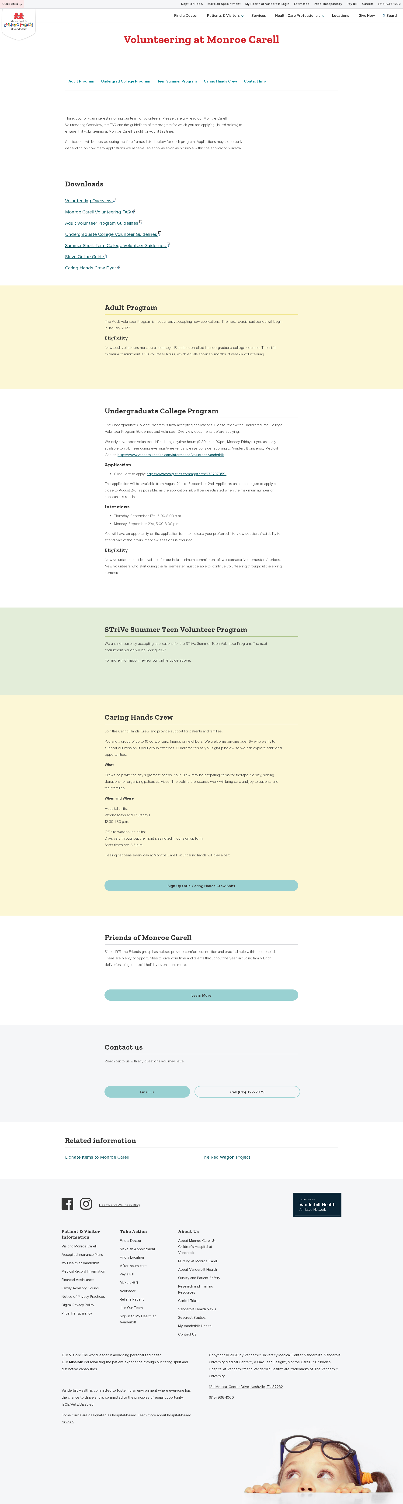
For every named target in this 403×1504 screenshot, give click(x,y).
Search (392, 15)
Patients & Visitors (223, 15)
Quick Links (10, 4)
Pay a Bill (127, 1274)
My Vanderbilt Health (195, 1326)
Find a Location (132, 1257)
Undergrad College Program (125, 81)
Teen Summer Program (177, 81)
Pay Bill (352, 4)
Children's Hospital (18, 24)
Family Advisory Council (80, 1288)
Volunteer (127, 1291)
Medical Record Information (83, 1271)
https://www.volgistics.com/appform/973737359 (186, 474)
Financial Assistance (78, 1279)
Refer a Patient (132, 1299)
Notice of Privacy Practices (83, 1296)
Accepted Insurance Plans (82, 1254)
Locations (340, 15)
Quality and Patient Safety (199, 1278)
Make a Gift (129, 1282)
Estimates (301, 4)
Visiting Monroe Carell (79, 1246)
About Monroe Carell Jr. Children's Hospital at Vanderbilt (196, 1246)
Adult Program (81, 81)
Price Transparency (328, 4)
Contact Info (255, 81)
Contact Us (187, 1334)
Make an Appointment (224, 4)
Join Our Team (131, 1307)
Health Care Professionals (297, 15)
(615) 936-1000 (389, 4)
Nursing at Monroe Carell (198, 1261)
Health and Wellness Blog (119, 1205)
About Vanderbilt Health (197, 1269)
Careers (368, 4)
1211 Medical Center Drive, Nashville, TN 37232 (246, 1386)
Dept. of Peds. (192, 4)
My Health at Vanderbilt (80, 1263)
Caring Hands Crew (220, 81)
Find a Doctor (186, 15)
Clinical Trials (188, 1300)
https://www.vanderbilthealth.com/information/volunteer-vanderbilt (171, 455)
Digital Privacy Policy (78, 1305)
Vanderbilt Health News (197, 1309)
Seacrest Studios (192, 1317)
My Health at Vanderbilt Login (267, 4)
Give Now (366, 15)
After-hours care (133, 1266)
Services (258, 15)
